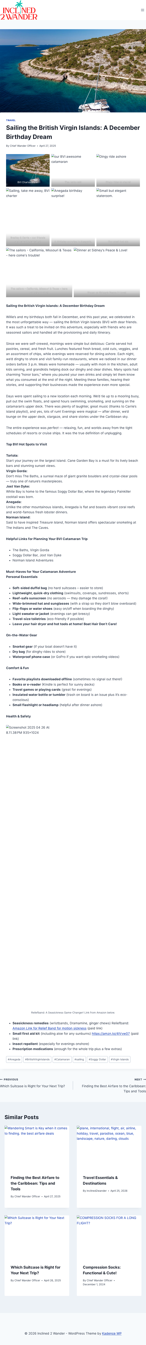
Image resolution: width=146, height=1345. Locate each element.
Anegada (14, 1059)
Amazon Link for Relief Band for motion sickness (49, 1028)
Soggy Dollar (97, 1059)
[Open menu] (142, 10)
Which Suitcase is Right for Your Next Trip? (32, 1083)
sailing (79, 1059)
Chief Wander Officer (23, 145)
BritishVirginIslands (37, 1059)
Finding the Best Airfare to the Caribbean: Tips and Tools (114, 1085)
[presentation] (37, 1147)
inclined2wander (97, 1190)
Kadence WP (112, 1333)
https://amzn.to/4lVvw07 (111, 1033)
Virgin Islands (120, 1059)
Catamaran (62, 1059)
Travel (11, 120)
